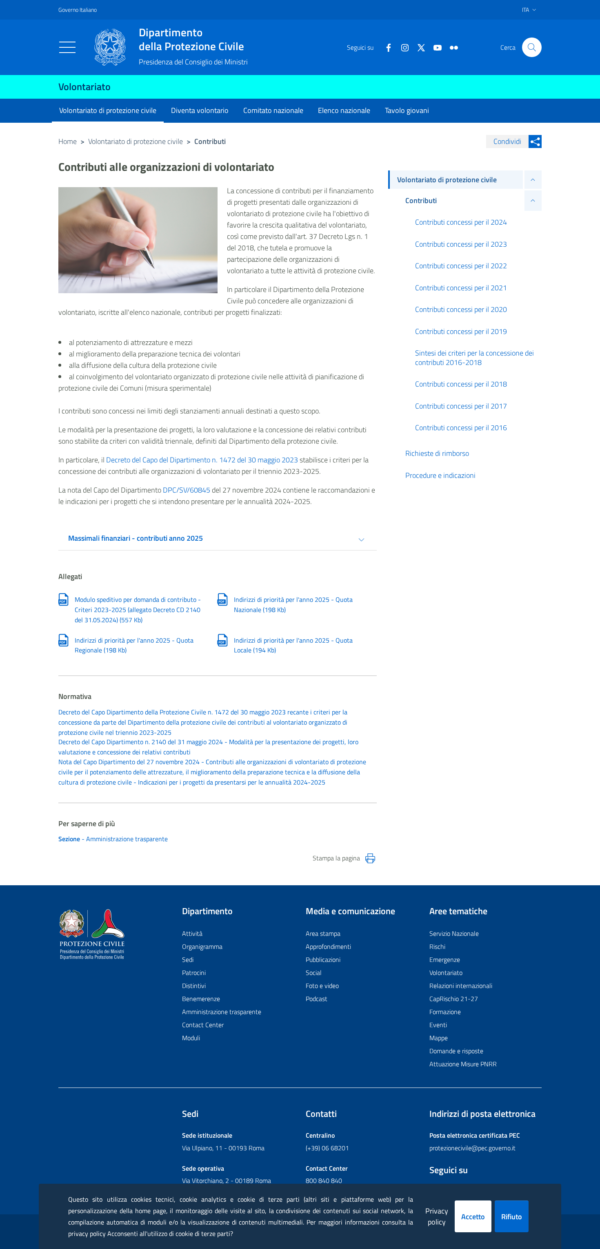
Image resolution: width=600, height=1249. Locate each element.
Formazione (445, 1012)
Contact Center (203, 1025)
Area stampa (323, 933)
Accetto (473, 1216)
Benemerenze (201, 999)
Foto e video (322, 985)
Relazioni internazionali (460, 985)
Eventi (438, 1025)
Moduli (191, 1038)
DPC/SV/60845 (186, 489)
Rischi (437, 946)
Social (314, 972)
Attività (192, 933)
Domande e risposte (456, 1051)
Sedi (187, 959)
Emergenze (444, 959)
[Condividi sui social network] (535, 141)
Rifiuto (511, 1216)
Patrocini (194, 972)
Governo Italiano (77, 9)
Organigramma (202, 946)
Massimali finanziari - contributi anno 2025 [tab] (135, 538)
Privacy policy (436, 1216)
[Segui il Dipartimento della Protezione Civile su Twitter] (418, 47)
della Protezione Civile (191, 39)
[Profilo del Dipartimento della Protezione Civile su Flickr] (450, 47)
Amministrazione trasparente (221, 1012)
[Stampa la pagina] (370, 858)
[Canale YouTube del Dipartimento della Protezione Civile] (434, 47)
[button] (532, 47)
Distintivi (194, 985)
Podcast (316, 999)
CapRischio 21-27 (453, 999)
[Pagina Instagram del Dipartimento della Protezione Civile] (401, 47)
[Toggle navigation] (67, 47)
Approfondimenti (328, 946)
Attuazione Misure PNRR (463, 1064)
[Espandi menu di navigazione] (533, 179)
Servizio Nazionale (454, 933)
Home (67, 141)
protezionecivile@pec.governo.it (472, 1148)
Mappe (438, 1038)
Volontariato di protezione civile (135, 141)
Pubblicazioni (323, 959)
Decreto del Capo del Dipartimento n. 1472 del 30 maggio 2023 (203, 459)
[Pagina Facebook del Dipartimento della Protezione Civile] (385, 47)
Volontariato (84, 86)
